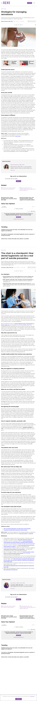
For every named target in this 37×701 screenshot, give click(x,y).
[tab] (4, 206)
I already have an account (18, 218)
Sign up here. (18, 136)
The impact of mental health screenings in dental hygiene (15, 539)
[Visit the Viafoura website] (33, 211)
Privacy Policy (32, 696)
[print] (35, 24)
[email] (21, 24)
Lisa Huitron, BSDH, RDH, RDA (7, 267)
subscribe (31, 542)
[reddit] (20, 24)
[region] (18, 209)
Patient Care (3, 8)
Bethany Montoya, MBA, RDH (7, 21)
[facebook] (15, 24)
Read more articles (23, 542)
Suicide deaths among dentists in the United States (14, 558)
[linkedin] (16, 24)
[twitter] (18, 24)
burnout (2, 480)
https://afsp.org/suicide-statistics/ (25, 549)
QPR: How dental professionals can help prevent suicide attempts (17, 538)
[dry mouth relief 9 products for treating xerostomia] (6, 63)
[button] (2, 3)
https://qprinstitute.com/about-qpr (11, 579)
